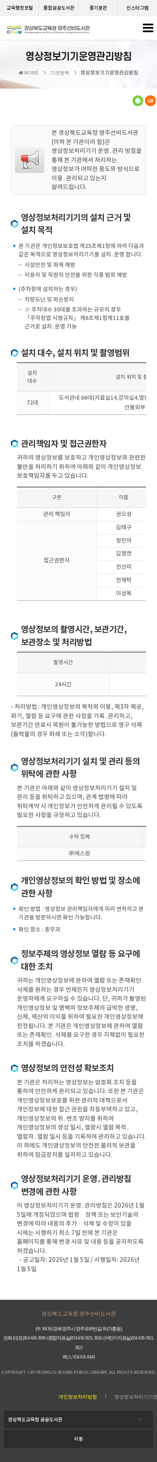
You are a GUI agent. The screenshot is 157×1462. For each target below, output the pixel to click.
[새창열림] (137, 104)
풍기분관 (98, 8)
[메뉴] (148, 30)
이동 (78, 1439)
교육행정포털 (19, 8)
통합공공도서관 (58, 8)
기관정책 (59, 73)
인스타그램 (137, 8)
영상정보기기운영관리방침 (109, 73)
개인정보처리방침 (77, 1397)
